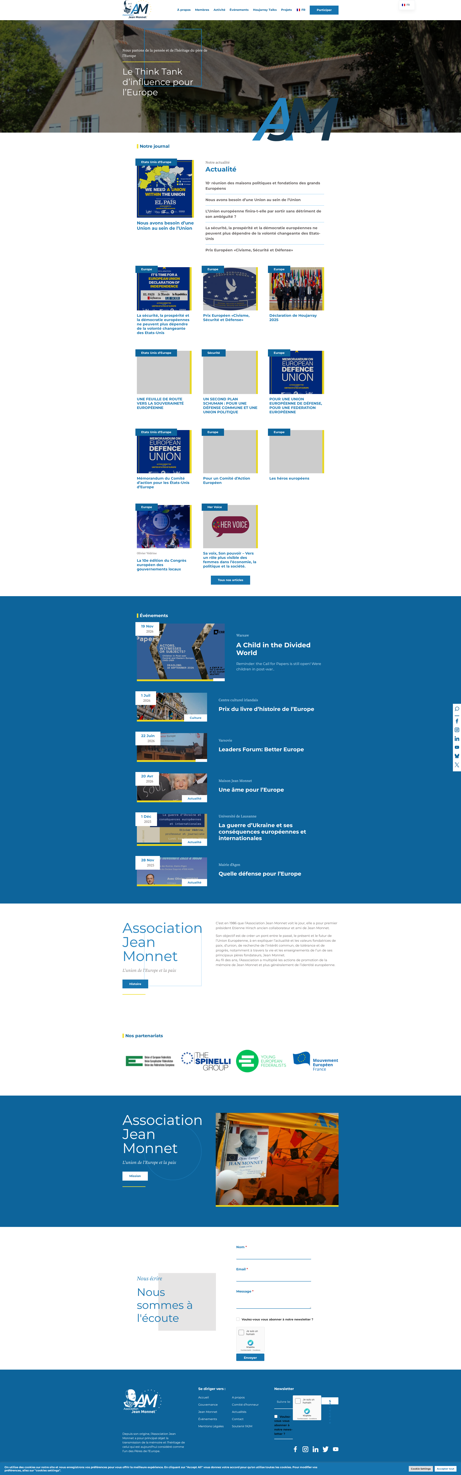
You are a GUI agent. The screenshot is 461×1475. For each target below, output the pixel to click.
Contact (238, 1419)
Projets (286, 10)
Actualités (239, 1412)
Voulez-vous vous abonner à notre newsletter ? (277, 1319)
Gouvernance (208, 1404)
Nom (241, 1247)
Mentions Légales (211, 1426)
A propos (238, 1397)
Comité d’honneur (245, 1404)
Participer (324, 10)
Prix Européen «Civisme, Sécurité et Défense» (249, 250)
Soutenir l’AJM (242, 1426)
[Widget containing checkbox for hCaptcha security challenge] (250, 1339)
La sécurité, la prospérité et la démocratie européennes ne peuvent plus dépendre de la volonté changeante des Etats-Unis (262, 233)
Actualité (220, 169)
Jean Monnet (207, 1412)
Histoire (135, 984)
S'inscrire (330, 1401)
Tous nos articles (230, 580)
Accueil (203, 1397)
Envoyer (250, 1358)
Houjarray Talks (265, 10)
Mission (135, 1176)
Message (245, 1291)
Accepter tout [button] (445, 1468)
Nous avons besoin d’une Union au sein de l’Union (253, 200)
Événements (239, 10)
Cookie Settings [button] (421, 1468)
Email (242, 1269)
